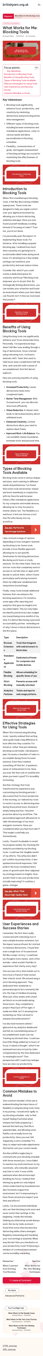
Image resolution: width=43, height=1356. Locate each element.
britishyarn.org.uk (16, 4)
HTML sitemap (10, 1346)
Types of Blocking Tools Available (20, 80)
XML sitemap (9, 1349)
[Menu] (39, 4)
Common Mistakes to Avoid (17, 93)
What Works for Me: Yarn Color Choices (21, 1319)
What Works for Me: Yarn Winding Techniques (21, 1327)
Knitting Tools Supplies (11, 23)
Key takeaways (14, 71)
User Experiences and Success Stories (18, 88)
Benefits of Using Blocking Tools (19, 77)
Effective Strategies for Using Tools (20, 83)
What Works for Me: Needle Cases (21, 1313)
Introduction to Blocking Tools (18, 74)
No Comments (30, 36)
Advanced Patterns (14, 1295)
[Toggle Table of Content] (35, 68)
